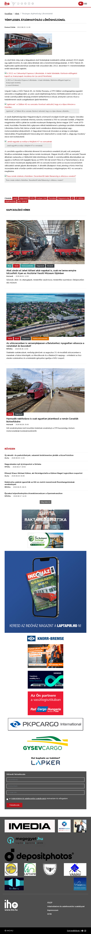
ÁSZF (49, 902)
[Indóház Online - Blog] (22, 3)
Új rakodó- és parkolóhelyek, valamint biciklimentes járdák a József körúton (39, 455)
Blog (9, 266)
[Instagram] (85, 930)
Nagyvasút (40, 266)
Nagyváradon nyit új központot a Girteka (23, 464)
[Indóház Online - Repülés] (13, 3)
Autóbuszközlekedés (40, 339)
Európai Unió (41, 198)
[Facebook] (82, 930)
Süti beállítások (73, 930)
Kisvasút (50, 266)
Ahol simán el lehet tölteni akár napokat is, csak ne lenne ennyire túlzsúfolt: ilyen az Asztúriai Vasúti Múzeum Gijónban (41, 272)
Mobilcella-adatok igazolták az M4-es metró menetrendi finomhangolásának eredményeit (40, 483)
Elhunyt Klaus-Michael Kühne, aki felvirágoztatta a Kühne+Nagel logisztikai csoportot (43, 473)
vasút (15, 198)
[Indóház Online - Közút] (18, 3)
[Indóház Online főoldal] (33, 3)
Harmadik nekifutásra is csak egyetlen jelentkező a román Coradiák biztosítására (42, 420)
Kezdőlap (8, 13)
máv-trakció (22, 201)
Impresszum (52, 910)
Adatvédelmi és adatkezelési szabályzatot (28, 798)
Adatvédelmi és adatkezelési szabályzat (66, 906)
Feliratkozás (14, 805)
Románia (52, 198)
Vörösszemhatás (27, 266)
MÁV (32, 198)
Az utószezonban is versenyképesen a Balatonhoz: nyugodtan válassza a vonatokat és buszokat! (45, 345)
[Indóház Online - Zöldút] (25, 3)
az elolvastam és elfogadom (38, 798)
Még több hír (45, 502)
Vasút (16, 266)
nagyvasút (24, 198)
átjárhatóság (10, 201)
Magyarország (63, 198)
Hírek (17, 13)
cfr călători (79, 198)
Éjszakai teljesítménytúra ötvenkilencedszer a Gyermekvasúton (33, 493)
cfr (72, 198)
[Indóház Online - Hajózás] (29, 3)
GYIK (49, 914)
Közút (17, 339)
